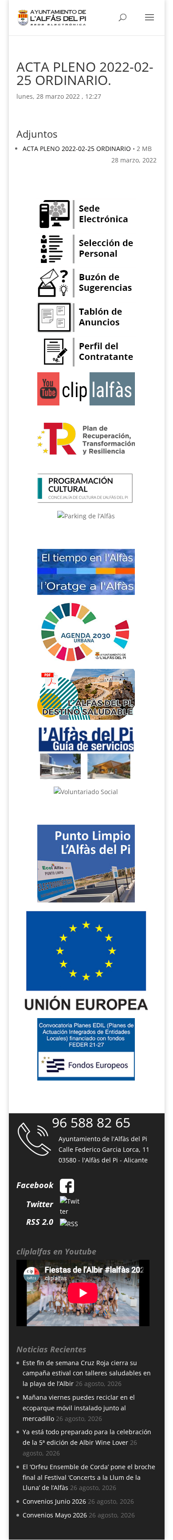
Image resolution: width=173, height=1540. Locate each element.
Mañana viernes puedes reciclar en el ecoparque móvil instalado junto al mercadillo (79, 1408)
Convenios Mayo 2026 (55, 1515)
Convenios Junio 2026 (54, 1501)
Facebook (34, 1185)
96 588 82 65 (91, 1122)
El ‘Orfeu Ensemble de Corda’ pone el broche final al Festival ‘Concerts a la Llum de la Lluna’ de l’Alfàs (89, 1477)
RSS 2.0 (39, 1221)
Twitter (39, 1204)
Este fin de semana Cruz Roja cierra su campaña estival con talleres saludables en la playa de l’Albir (87, 1373)
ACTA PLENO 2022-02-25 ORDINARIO (77, 148)
